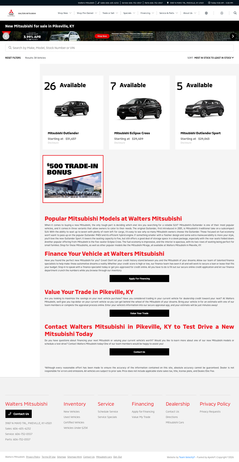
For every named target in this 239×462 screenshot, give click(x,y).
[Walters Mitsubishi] (22, 12)
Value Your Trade (139, 313)
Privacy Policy (215, 404)
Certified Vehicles (74, 422)
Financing (143, 404)
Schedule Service (108, 411)
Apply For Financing (139, 278)
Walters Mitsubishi (15, 456)
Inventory (75, 404)
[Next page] (233, 36)
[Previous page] (5, 36)
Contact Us (139, 352)
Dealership (178, 404)
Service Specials (107, 417)
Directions (172, 417)
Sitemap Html (74, 456)
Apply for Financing (143, 411)
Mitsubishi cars (104, 456)
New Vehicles (72, 411)
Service (106, 404)
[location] (168, 3)
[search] (235, 13)
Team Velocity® (187, 457)
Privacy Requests (210, 411)
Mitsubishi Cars (175, 422)
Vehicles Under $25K (76, 427)
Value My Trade (141, 417)
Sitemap (61, 456)
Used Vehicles (72, 417)
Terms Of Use (49, 456)
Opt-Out (117, 456)
